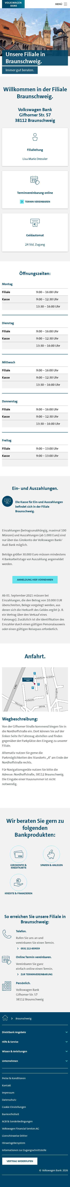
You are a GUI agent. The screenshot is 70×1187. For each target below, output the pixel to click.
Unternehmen (10, 1061)
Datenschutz (9, 1100)
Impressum (8, 1092)
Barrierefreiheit (10, 1114)
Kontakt (6, 1085)
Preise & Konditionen (14, 1078)
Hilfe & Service (10, 1042)
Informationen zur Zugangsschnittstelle (24, 1150)
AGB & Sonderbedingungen (17, 1121)
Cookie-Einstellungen (14, 1107)
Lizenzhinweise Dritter (14, 1136)
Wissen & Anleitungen (14, 1051)
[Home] (5, 1018)
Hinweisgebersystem (13, 1143)
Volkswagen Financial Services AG (20, 1128)
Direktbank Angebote (14, 1032)
